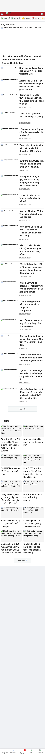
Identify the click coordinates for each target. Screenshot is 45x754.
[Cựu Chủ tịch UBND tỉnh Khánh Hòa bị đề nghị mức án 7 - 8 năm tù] (9, 165)
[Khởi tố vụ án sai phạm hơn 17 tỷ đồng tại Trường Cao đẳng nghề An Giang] (9, 230)
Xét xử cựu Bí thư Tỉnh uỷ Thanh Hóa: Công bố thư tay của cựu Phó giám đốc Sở (31, 85)
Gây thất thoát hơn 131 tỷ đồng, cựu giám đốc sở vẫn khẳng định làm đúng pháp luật (31, 268)
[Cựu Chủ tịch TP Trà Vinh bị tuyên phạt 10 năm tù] (9, 199)
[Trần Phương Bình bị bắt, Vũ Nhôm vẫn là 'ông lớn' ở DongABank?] (9, 305)
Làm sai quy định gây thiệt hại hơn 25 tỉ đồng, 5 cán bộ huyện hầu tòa (31, 358)
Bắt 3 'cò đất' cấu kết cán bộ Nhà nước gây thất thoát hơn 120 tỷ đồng (30, 250)
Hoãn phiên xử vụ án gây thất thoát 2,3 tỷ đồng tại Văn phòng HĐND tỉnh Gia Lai (30, 181)
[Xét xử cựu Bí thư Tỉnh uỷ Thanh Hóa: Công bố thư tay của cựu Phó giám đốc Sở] (9, 84)
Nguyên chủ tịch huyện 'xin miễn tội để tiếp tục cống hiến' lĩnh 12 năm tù (31, 375)
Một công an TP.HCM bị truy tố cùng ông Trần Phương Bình (31, 323)
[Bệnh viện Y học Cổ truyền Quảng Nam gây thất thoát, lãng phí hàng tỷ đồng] (9, 99)
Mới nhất (7, 18)
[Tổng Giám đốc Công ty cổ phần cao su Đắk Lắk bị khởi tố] (9, 133)
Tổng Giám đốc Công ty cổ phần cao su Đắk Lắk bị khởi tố (31, 132)
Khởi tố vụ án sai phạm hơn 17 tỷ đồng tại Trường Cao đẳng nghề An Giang (31, 231)
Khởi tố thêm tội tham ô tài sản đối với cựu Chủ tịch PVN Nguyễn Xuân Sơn (31, 340)
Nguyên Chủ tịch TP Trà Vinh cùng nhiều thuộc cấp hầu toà (31, 214)
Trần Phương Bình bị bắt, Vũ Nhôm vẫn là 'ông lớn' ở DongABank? (30, 306)
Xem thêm (22, 409)
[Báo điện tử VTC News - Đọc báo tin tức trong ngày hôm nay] (14, 14)
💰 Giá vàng (26, 18)
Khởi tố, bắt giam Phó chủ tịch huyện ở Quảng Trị (31, 116)
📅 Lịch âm (36, 18)
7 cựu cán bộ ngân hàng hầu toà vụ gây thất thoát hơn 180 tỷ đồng (32, 148)
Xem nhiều (17, 18)
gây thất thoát (8, 24)
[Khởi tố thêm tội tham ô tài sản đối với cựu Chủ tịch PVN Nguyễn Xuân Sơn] (9, 340)
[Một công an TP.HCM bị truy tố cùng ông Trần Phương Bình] (9, 324)
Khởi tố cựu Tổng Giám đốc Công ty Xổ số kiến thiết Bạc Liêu (31, 71)
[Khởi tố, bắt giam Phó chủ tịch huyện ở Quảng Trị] (9, 117)
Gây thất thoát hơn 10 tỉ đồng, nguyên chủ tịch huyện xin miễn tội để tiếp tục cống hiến (31, 393)
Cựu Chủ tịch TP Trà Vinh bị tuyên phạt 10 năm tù (30, 198)
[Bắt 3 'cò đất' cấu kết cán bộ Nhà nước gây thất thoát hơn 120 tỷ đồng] (9, 249)
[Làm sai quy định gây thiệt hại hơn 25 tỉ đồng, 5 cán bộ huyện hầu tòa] (9, 358)
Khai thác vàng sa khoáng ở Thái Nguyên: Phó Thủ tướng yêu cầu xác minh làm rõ (31, 287)
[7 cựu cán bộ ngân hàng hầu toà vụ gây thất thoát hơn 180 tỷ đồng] (9, 149)
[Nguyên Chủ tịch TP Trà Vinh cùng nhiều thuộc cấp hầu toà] (9, 215)
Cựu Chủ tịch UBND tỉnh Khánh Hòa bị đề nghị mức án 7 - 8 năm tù (32, 164)
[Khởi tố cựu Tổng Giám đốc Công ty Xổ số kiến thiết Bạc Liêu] (9, 72)
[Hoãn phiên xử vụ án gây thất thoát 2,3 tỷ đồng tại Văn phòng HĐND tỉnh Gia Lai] (9, 180)
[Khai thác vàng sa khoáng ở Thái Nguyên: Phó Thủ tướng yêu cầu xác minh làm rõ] (9, 286)
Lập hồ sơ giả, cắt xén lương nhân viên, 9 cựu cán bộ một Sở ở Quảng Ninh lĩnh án (22, 59)
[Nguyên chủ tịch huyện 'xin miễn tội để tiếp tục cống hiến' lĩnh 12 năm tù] (9, 374)
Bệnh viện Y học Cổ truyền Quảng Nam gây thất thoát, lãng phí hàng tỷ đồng (32, 99)
